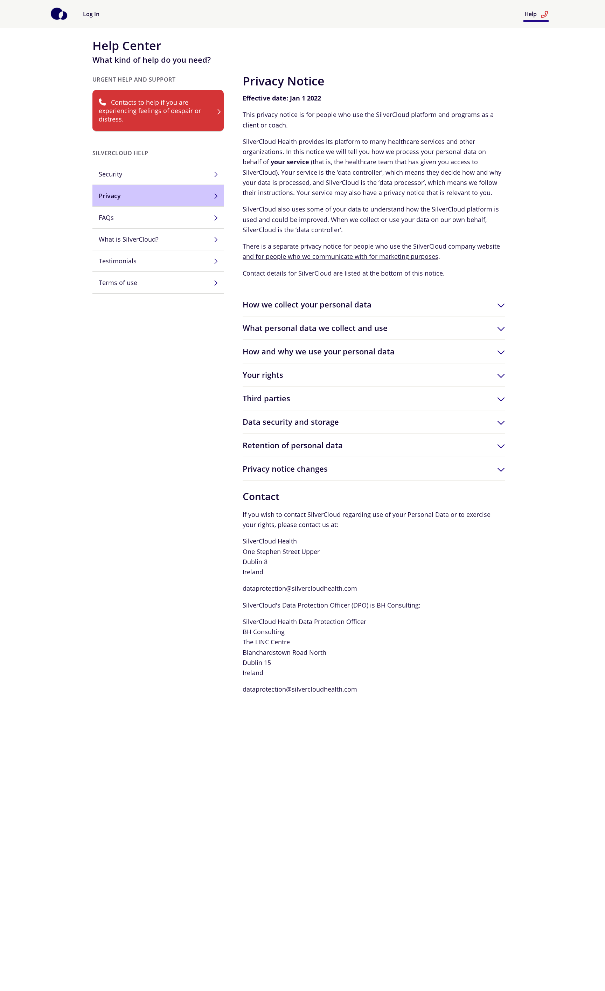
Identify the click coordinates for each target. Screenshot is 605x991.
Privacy (110, 196)
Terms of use (118, 282)
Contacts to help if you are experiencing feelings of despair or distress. (150, 110)
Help (531, 14)
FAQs (106, 217)
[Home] (59, 18)
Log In (91, 14)
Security (110, 174)
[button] (374, 304)
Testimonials (118, 261)
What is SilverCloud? (129, 239)
